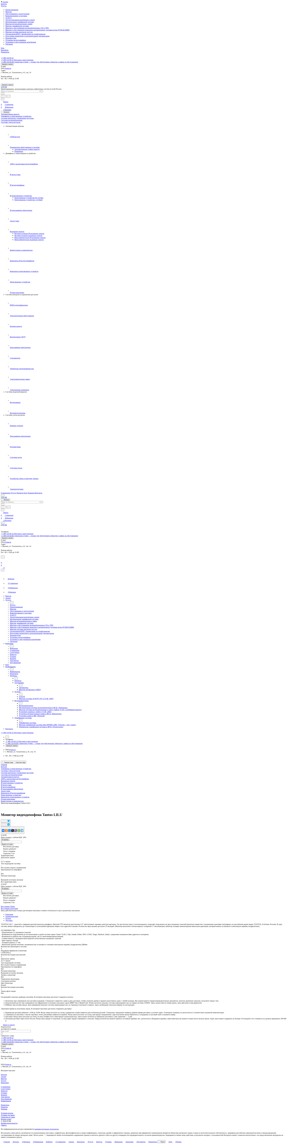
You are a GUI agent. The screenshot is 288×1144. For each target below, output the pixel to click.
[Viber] (15, 830)
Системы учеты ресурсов (10, 771)
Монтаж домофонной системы (17, 26)
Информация (6, 1101)
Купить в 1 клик (7, 844)
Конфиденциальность (9, 1123)
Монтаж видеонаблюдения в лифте (18, 24)
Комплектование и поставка (16, 16)
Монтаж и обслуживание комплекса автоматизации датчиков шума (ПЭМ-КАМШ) (37, 30)
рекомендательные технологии (47, 1129)
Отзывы (4, 1093)
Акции (3, 1077)
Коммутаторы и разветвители (12, 801)
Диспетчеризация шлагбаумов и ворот (20, 20)
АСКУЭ (8, 18)
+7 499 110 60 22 (7, 58)
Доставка (8, 920)
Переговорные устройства (11, 795)
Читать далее (38, 1135)
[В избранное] (6, 821)
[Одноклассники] (6, 830)
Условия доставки (8, 1115)
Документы (5, 1097)
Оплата (8, 918)
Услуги (3, 1081)
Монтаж (8, 12)
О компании (5, 1087)
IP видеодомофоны (8, 787)
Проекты (4, 1107)
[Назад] (12, 602)
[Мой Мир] (9, 830)
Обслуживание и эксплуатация (17, 14)
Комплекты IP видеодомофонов (13, 793)
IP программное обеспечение (12, 789)
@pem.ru (7, 68)
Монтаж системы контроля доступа (19, 32)
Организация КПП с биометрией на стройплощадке (25, 34)
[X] (12, 830)
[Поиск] (3, 556)
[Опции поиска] (2, 93)
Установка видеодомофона (15, 40)
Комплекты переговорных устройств (15, 797)
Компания (5, 1083)
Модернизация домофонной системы (19, 22)
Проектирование (11, 10)
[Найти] (9, 96)
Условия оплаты (7, 1113)
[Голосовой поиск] (3, 96)
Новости (4, 1091)
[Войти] (2, 560)
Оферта (4, 1125)
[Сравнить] (6, 824)
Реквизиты (5, 1105)
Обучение (9, 44)
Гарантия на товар (8, 1117)
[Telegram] (22, 830)
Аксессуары (5, 791)
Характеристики (11, 916)
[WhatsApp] (19, 830)
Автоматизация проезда (10, 777)
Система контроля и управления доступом (17, 773)
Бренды (4, 1079)
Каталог (4, 1075)
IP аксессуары (6, 785)
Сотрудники (5, 1089)
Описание (9, 914)
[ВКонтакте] (3, 830)
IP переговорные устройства (12, 783)
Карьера (4, 1095)
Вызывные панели (8, 781)
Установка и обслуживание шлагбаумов (20, 42)
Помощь (4, 1109)
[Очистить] (41, 91)
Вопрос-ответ (6, 1119)
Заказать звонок (7, 64)
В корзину (5, 839)
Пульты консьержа (8, 799)
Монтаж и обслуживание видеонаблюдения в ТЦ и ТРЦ (27, 28)
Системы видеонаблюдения (11, 775)
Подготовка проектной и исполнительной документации (27, 36)
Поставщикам (6, 1099)
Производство (10, 38)
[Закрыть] (2, 570)
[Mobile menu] (2, 523)
